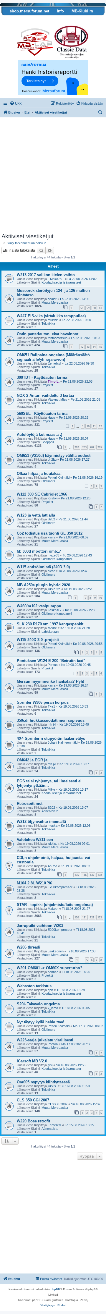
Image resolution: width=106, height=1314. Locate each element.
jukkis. (52, 843)
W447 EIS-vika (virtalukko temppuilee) (51, 316)
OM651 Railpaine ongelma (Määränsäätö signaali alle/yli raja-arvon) (53, 357)
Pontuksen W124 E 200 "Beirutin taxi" (51, 660)
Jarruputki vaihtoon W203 (40, 925)
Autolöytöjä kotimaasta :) (39, 434)
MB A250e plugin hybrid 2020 (43, 585)
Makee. (53, 908)
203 (84, 447)
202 (76, 447)
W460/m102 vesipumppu (39, 606)
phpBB (55, 1289)
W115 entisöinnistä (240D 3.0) (43, 567)
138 (99, 875)
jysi (50, 1065)
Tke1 (51, 706)
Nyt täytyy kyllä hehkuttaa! (40, 1022)
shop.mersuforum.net (29, 11)
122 (92, 917)
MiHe (51, 789)
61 (100, 308)
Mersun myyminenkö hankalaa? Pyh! (50, 681)
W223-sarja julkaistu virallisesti (45, 1040)
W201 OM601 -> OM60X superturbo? (49, 968)
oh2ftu (52, 459)
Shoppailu (48, 442)
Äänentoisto (50, 811)
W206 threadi (28, 947)
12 (81, 347)
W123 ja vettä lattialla (36, 515)
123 (99, 917)
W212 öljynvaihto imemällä (41, 821)
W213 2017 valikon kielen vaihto (46, 275)
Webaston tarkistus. (35, 986)
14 (94, 347)
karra (51, 537)
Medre (52, 628)
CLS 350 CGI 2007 (33, 1100)
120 (76, 917)
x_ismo (53, 1008)
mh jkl (52, 724)
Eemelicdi (54, 363)
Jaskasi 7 (55, 610)
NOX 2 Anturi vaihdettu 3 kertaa (45, 395)
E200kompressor (60, 887)
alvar (51, 571)
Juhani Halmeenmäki (62, 742)
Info (60, 11)
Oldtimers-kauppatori (57, 559)
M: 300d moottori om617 (39, 551)
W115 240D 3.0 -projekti (38, 639)
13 (88, 347)
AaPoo (52, 866)
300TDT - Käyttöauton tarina (42, 377)
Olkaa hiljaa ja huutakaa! (39, 473)
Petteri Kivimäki (58, 477)
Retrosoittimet (29, 803)
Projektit (47, 385)
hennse (53, 972)
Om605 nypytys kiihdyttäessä (43, 1082)
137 (92, 875)
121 (84, 917)
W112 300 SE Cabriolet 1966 (42, 494)
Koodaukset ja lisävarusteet (61, 282)
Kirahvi (52, 498)
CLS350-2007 (57, 1104)
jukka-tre (54, 589)
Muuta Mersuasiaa (55, 302)
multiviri (53, 320)
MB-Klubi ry (82, 11)
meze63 (53, 555)
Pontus (53, 664)
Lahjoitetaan (50, 631)
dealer (52, 299)
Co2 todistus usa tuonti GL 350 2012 (49, 533)
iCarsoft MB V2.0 (32, 1061)
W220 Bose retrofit (33, 1121)
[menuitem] (15, 103)
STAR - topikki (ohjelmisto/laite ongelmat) (55, 904)
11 (94, 426)
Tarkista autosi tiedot (24, 20)
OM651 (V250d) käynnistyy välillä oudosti (54, 455)
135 (76, 875)
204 (92, 447)
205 (99, 447)
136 (84, 875)
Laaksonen (56, 951)
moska (52, 825)
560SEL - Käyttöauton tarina (42, 413)
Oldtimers (48, 481)
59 (88, 308)
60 (94, 308)
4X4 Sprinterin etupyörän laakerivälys (51, 738)
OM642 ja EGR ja (32, 760)
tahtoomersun (57, 338)
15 (100, 347)
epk (50, 990)
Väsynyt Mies (57, 399)
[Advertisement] (53, 177)
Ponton (53, 1044)
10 (88, 426)
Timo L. (53, 381)
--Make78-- (56, 279)
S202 (51, 519)
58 (81, 308)
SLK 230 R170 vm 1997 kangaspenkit (50, 624)
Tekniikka (48, 323)
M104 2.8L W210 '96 (34, 883)
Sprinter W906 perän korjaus (43, 702)
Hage (51, 417)
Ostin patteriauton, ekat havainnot (47, 334)
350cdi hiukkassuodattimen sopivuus (51, 720)
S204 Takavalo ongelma (38, 1004)
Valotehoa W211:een (35, 839)
